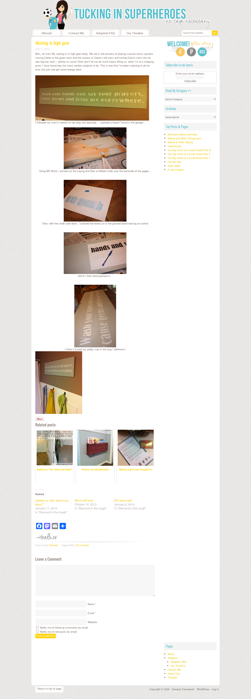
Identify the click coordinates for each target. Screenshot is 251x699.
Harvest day (174, 162)
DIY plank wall (123, 500)
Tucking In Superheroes (60, 14)
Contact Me (76, 33)
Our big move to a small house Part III (189, 150)
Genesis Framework (183, 689)
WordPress (203, 689)
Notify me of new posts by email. (58, 631)
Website (92, 622)
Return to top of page (49, 688)
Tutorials (53, 545)
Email (91, 613)
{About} (47, 33)
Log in (215, 689)
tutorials (85, 545)
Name (91, 604)
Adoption (173, 658)
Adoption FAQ (105, 33)
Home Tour (174, 673)
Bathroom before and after (182, 134)
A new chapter (176, 169)
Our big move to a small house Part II (189, 154)
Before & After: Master (180, 142)
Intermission (175, 146)
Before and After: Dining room (184, 138)
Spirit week (174, 166)
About (171, 654)
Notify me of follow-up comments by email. (64, 627)
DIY (77, 545)
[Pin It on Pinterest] (39, 419)
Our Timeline (135, 33)
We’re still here (84, 500)
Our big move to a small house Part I (189, 158)
